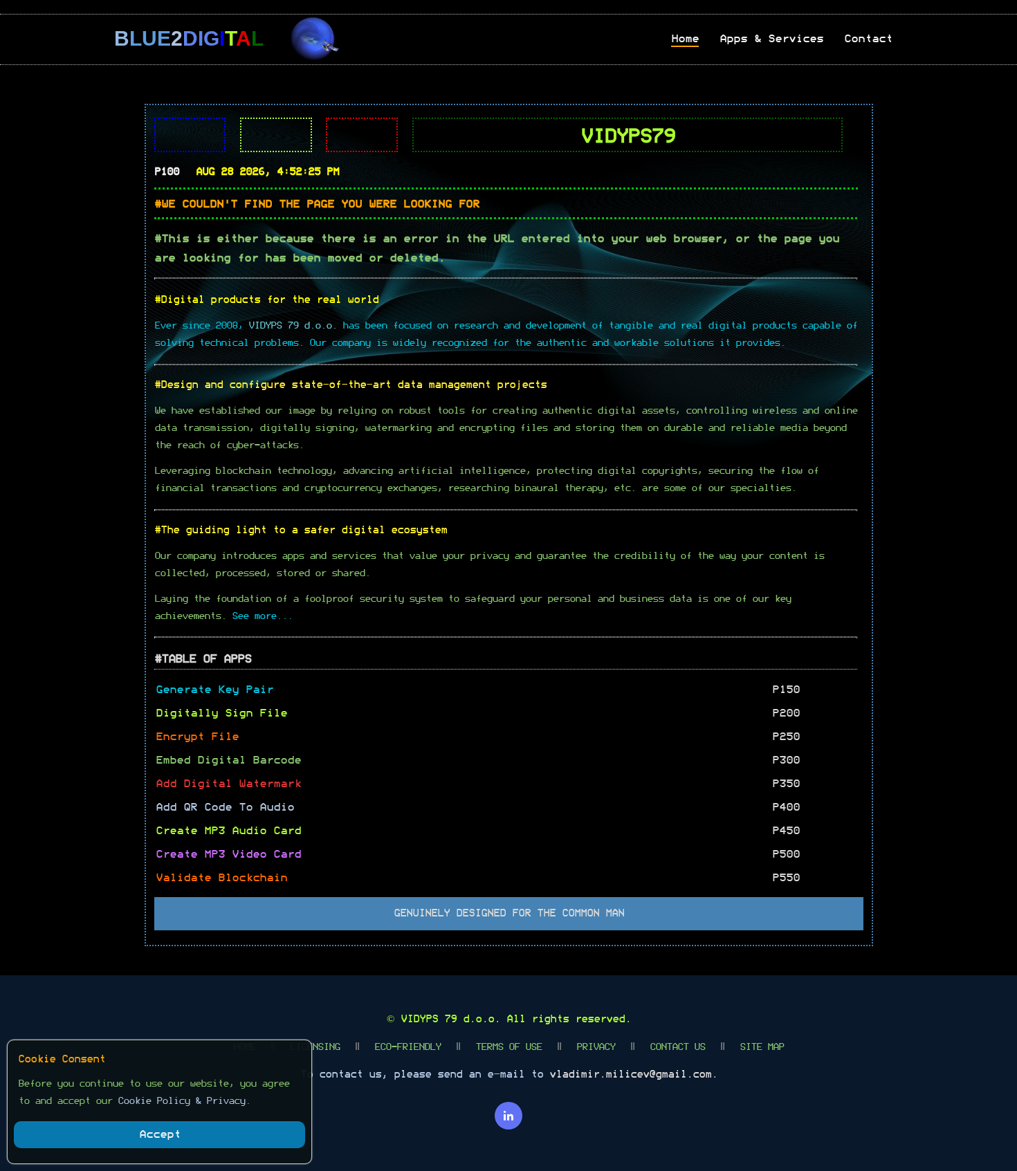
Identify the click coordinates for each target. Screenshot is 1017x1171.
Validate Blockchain (221, 877)
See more (254, 616)
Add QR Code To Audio (225, 807)
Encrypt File (197, 736)
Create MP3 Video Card (228, 854)
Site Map (762, 1047)
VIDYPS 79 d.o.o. (450, 1019)
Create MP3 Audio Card (228, 830)
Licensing (315, 1047)
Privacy (595, 1047)
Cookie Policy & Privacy (181, 1101)
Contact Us (677, 1047)
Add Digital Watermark (228, 783)
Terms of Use (508, 1047)
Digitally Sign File (221, 713)
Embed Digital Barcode (228, 760)
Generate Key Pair (214, 689)
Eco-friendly (407, 1047)
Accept (160, 1134)
